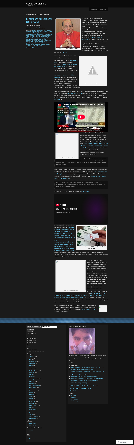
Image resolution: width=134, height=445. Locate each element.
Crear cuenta (32, 436)
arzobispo (34, 31)
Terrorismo (31, 412)
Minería (31, 398)
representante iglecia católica (42, 44)
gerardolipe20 (85, 191)
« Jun (28, 346)
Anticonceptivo (45, 30)
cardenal (45, 31)
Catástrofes (32, 363)
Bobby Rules (103, 9)
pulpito (49, 43)
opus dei (33, 39)
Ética (30, 359)
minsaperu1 (57, 99)
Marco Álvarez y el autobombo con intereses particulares (84, 380)
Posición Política (37, 28)
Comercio (31, 367)
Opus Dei (64, 52)
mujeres (38, 38)
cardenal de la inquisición (74, 93)
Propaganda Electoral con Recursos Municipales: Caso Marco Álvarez (87, 367)
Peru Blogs (73, 397)
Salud (43, 28)
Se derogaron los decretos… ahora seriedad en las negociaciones (87, 378)
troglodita (41, 45)
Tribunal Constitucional (32, 45)
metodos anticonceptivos (42, 36)
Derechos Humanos (46, 33)
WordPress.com (74, 399)
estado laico (40, 34)
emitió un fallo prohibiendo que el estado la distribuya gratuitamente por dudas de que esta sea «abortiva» (94, 146)
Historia (31, 392)
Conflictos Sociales (33, 370)
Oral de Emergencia (41, 39)
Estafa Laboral (32, 387)
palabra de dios (30, 41)
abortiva (34, 30)
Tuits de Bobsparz (73, 390)
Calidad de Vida (33, 361)
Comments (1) (30, 47)
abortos (39, 30)
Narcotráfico (32, 403)
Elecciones (32, 383)
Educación (31, 381)
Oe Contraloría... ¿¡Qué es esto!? (79, 383)
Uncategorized (32, 418)
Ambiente (31, 358)
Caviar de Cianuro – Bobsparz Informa (80, 388)
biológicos (39, 31)
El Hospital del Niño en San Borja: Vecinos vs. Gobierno (84, 385)
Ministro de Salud (30, 38)
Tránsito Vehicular (33, 416)
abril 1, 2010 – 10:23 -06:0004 (33, 25)
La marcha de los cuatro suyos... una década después (84, 376)
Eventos (31, 389)
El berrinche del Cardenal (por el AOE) (39, 20)
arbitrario (28, 31)
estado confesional (31, 34)
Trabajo (31, 414)
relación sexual (30, 44)
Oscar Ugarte (47, 40)
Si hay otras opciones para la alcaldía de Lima (82, 369)
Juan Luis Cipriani (30, 36)
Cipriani (38, 33)
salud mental (32, 409)
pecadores (29, 43)
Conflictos (31, 369)
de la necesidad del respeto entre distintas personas (65, 75)
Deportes (31, 376)
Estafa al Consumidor (34, 385)
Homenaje (31, 394)
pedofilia (34, 43)
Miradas (31, 400)
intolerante (48, 35)
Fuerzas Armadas (33, 390)
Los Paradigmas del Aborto (89, 309)
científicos (33, 33)
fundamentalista (30, 35)
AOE (50, 30)
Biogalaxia (73, 395)
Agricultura (31, 356)
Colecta (31, 365)
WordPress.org (74, 400)
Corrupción (32, 372)
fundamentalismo (47, 34)
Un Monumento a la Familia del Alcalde (80, 374)
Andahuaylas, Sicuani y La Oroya (79, 382)
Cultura (31, 374)
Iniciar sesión (32, 438)
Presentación (94, 9)
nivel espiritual (44, 38)
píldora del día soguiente (41, 41)
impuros (43, 35)
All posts (31, 430)
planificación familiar (42, 43)
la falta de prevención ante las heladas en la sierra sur (64, 229)
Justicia (31, 396)
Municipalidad (32, 401)
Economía (31, 379)
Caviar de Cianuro (36, 3)
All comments (32, 431)
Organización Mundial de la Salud (34, 40)
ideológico (37, 35)
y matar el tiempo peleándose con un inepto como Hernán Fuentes (63, 233)
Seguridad (31, 410)
